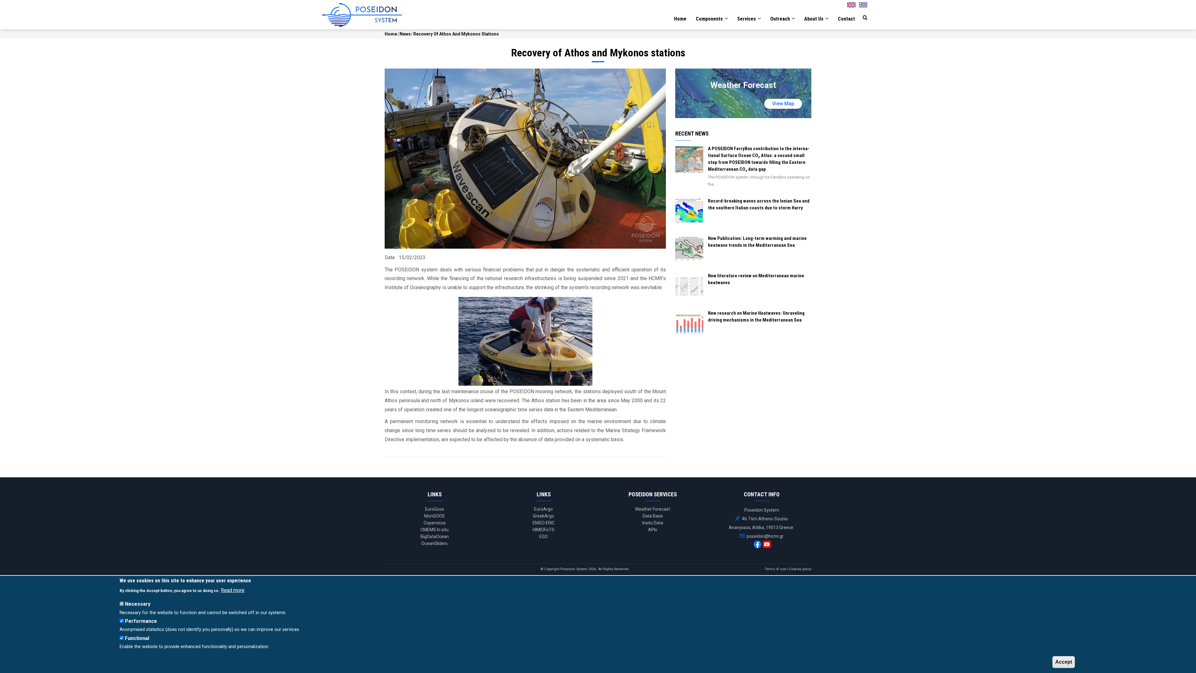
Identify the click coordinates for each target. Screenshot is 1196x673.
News (405, 33)
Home (680, 19)
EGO (543, 536)
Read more (232, 590)
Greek (865, 3)
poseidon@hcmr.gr (765, 536)
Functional (137, 638)
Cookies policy (800, 569)
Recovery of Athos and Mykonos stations (456, 33)
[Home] (362, 15)
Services (747, 19)
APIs (652, 529)
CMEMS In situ (434, 529)
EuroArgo (543, 509)
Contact (846, 19)
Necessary (137, 604)
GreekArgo (543, 515)
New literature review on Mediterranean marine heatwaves (756, 279)
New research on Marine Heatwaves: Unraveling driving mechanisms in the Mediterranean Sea (756, 316)
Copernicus (435, 522)
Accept (1063, 661)
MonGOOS (434, 515)
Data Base (653, 515)
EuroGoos (434, 509)
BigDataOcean (434, 536)
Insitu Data (652, 522)
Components (710, 19)
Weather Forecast (652, 509)
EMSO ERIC (544, 522)
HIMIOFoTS (543, 529)
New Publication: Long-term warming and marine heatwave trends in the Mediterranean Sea (757, 242)
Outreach (780, 19)
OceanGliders (434, 543)
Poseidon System (574, 569)
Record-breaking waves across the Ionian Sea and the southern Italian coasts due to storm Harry (758, 204)
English (853, 3)
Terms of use (775, 569)
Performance (141, 621)
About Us (814, 19)
